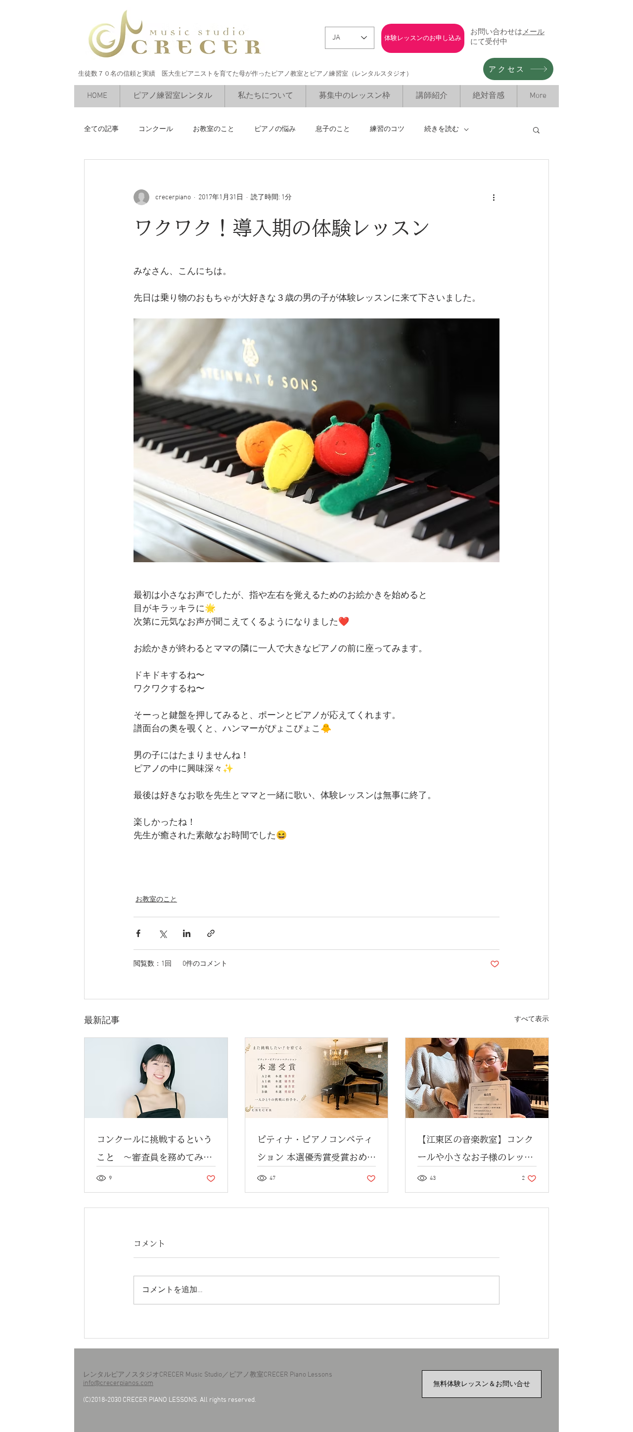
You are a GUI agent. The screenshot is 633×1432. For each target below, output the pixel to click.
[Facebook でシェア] (138, 933)
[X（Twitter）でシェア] (162, 933)
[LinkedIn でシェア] (186, 933)
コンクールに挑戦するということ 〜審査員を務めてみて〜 (154, 1150)
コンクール (155, 129)
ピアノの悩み (275, 129)
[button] (536, 130)
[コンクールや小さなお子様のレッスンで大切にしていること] (477, 1078)
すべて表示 (531, 1019)
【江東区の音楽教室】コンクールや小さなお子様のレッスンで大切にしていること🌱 (475, 1150)
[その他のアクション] (493, 197)
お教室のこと (213, 129)
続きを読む (441, 129)
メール (533, 31)
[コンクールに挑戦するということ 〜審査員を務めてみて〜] (156, 1078)
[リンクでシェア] (211, 933)
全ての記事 (101, 129)
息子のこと (333, 129)
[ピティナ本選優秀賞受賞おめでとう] (316, 1078)
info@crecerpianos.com (118, 1383)
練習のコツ (387, 129)
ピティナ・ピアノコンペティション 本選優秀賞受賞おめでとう (316, 1150)
